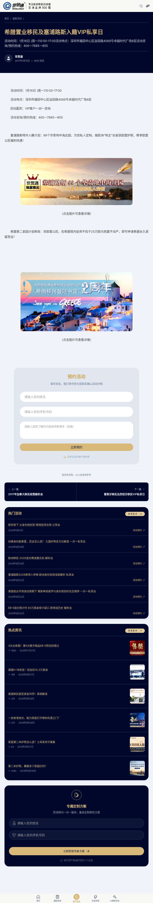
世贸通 (19, 56)
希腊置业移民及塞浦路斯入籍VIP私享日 (53, 32)
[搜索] (141, 6)
